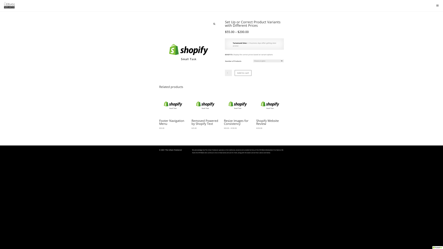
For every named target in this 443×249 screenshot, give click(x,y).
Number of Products (233, 61)
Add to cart (243, 72)
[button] (214, 24)
